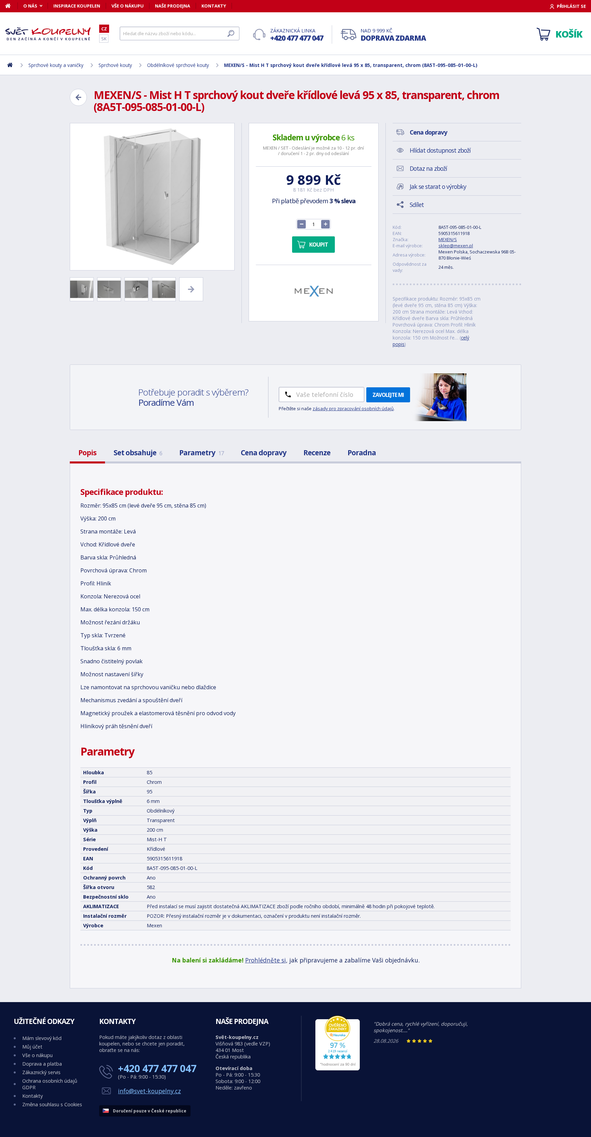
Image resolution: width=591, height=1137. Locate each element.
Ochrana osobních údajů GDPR (49, 1084)
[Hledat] (230, 33)
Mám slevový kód (42, 1038)
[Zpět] (78, 97)
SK (103, 39)
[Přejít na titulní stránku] (48, 33)
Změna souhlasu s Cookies (52, 1104)
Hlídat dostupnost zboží (440, 150)
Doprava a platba (42, 1063)
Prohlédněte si (265, 960)
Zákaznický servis (41, 1072)
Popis (87, 452)
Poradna (361, 452)
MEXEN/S (447, 239)
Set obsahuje (138, 452)
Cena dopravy (263, 452)
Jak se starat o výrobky (438, 186)
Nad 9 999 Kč (393, 35)
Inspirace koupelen (76, 6)
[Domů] (11, 5)
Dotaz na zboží (428, 168)
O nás (30, 6)
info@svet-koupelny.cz (149, 1091)
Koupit (318, 244)
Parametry (201, 452)
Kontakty (213, 6)
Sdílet (417, 204)
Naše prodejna (172, 6)
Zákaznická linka (296, 35)
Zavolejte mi (388, 394)
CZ (104, 29)
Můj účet (32, 1046)
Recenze (316, 452)
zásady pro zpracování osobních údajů (353, 408)
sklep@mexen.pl (455, 245)
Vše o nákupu (127, 6)
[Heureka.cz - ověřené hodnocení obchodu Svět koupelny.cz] (337, 1068)
